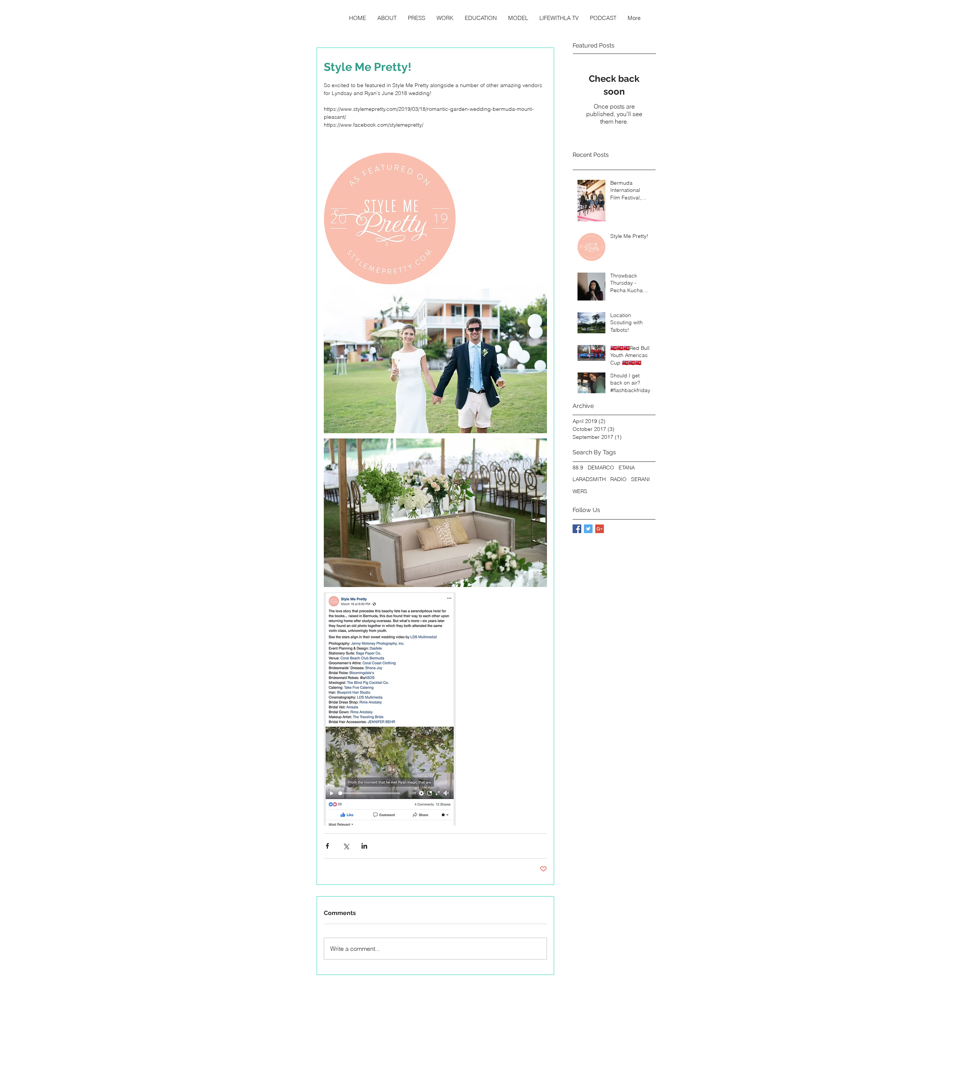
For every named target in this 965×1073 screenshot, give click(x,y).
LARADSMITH (589, 479)
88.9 (578, 467)
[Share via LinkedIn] (364, 845)
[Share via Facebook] (327, 845)
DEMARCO (601, 467)
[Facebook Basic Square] (577, 528)
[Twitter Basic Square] (588, 528)
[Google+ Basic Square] (599, 528)
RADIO (618, 479)
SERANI (640, 479)
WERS (580, 491)
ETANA (627, 467)
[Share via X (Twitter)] (345, 845)
